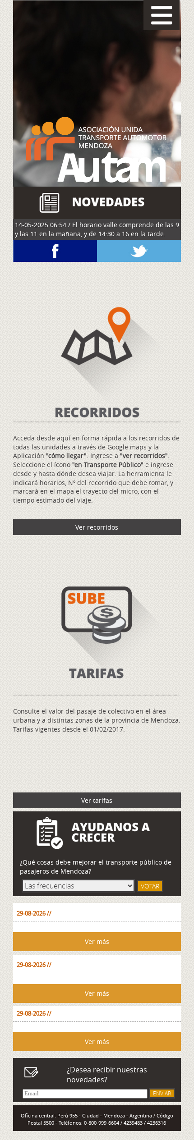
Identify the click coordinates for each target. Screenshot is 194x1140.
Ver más (97, 941)
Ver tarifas (96, 800)
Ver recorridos (96, 527)
